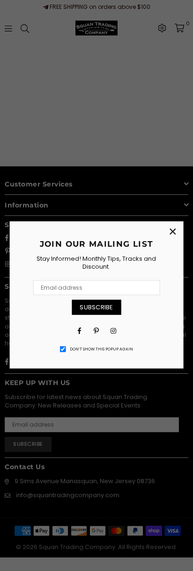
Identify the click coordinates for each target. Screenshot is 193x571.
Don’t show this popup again (101, 348)
